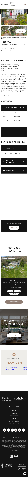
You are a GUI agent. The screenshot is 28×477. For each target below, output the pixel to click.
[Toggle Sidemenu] (25, 4)
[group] (14, 376)
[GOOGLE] (19, 430)
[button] (14, 335)
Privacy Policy (21, 470)
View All (20, 31)
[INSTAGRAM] (4, 430)
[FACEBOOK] (12, 430)
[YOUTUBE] (23, 430)
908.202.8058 (14, 413)
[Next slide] (23, 277)
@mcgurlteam (14, 362)
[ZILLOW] (15, 430)
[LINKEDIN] (8, 430)
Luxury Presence (22, 466)
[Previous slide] (4, 277)
